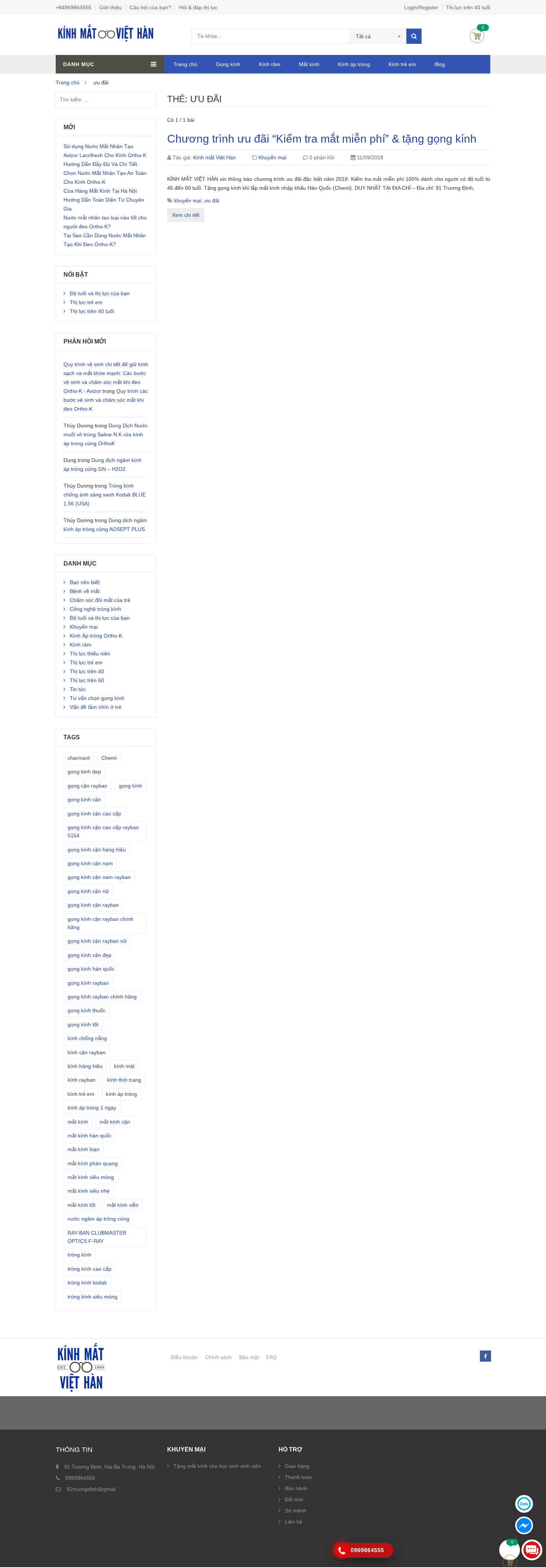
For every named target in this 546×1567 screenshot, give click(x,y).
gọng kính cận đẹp (89, 955)
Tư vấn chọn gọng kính (97, 698)
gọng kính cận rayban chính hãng (100, 923)
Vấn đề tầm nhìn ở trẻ (95, 707)
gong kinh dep (84, 772)
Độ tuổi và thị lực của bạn (100, 293)
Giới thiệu (110, 7)
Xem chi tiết (185, 215)
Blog (440, 64)
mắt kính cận (115, 1122)
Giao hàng (297, 1466)
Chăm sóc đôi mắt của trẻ (100, 600)
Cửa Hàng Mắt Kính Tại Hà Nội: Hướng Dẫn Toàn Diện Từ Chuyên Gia (104, 200)
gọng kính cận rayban (93, 905)
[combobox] (378, 36)
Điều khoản (184, 1357)
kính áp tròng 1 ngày (92, 1108)
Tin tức (78, 689)
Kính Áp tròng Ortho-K (96, 636)
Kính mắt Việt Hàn (214, 157)
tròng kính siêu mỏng (92, 1297)
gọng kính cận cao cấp (94, 814)
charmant (79, 758)
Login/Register (421, 7)
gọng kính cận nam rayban (99, 877)
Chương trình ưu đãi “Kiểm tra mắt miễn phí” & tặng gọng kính (322, 139)
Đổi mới (294, 1499)
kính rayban (81, 1080)
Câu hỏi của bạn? (150, 7)
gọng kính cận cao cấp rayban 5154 (103, 831)
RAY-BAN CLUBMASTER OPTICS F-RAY (97, 1237)
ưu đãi (211, 200)
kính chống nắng (87, 1038)
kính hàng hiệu (85, 1066)
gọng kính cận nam (90, 863)
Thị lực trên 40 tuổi (468, 7)
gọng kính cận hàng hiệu (97, 850)
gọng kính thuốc (86, 1010)
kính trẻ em (81, 1094)
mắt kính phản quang (93, 1163)
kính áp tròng (121, 1094)
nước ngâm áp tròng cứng (98, 1219)
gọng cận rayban (87, 786)
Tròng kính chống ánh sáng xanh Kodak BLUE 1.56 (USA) (105, 494)
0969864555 (80, 1478)
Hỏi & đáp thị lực (198, 7)
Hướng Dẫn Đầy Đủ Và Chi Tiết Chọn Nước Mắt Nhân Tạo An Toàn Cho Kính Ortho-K (105, 173)
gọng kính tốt (83, 1024)
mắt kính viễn (123, 1205)
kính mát (124, 1066)
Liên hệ (293, 1522)
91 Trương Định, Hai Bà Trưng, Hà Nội (109, 1467)
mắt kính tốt (81, 1205)
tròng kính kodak (87, 1283)
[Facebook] (485, 1356)
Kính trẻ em (402, 64)
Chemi (109, 758)
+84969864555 (73, 7)
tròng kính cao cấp (89, 1269)
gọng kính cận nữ (88, 891)
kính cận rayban (86, 1052)
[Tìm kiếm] (414, 36)
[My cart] (510, 1549)
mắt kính (78, 1122)
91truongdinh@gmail (91, 1489)
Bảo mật (249, 1357)
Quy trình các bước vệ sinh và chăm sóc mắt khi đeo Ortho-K (106, 400)
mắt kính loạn (84, 1149)
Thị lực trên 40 (87, 671)
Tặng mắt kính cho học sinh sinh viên (217, 1466)
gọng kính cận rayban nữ (97, 941)
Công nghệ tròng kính (95, 609)
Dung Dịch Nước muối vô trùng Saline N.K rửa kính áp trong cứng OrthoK (105, 434)
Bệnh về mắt (85, 591)
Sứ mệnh (295, 1511)
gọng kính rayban (88, 983)
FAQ (271, 1357)
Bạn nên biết (85, 582)
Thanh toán (298, 1477)
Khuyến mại (272, 157)
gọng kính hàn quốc (91, 969)
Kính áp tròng (354, 64)
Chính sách (218, 1357)
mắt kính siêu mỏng (91, 1177)
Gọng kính (228, 64)
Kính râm (269, 64)
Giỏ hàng (477, 36)
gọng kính (130, 786)
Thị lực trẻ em (86, 302)
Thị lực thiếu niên (90, 654)
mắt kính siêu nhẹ (89, 1191)
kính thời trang (124, 1080)
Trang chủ (185, 64)
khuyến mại (187, 200)
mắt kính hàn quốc (89, 1135)
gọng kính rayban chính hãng (102, 997)
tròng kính (79, 1255)
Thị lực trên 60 (87, 680)
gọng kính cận (84, 799)
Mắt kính (309, 64)
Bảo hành (296, 1488)
